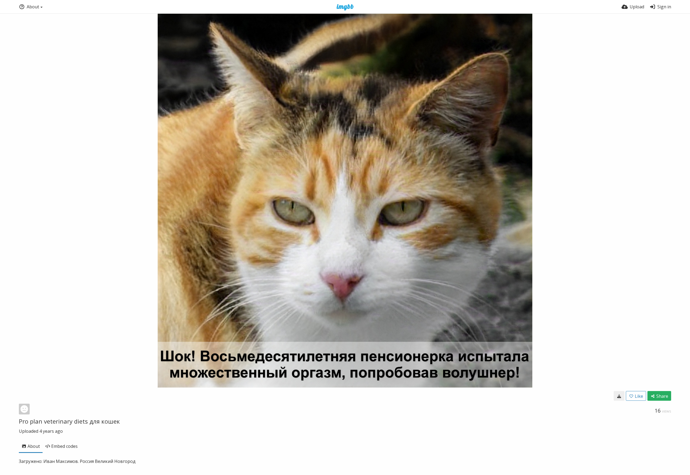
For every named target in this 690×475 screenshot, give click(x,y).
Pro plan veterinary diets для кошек (69, 421)
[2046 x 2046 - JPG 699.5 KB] (619, 396)
